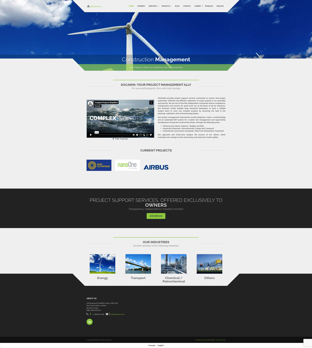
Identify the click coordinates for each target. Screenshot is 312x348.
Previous (3, 34)
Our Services (156, 216)
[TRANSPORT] (138, 264)
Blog (177, 6)
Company (141, 6)
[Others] (210, 264)
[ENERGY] (103, 264)
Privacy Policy (220, 340)
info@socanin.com (118, 314)
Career (197, 6)
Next (308, 34)
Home (131, 6)
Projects (166, 6)
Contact (187, 6)
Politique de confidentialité (205, 340)
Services (153, 6)
